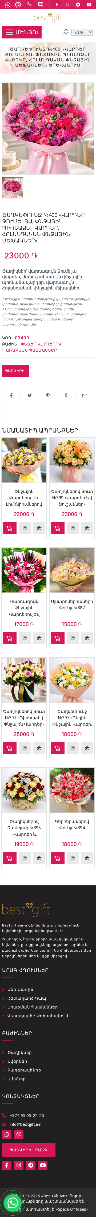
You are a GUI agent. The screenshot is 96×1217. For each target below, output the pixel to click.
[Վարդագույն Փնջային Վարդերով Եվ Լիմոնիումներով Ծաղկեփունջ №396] (24, 570)
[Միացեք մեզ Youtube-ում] (89, 4)
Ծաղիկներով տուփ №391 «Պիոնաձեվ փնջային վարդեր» (24, 717)
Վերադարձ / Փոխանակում (38, 1015)
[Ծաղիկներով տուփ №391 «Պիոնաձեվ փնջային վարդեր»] (24, 680)
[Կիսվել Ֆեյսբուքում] (11, 395)
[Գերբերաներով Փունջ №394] (72, 790)
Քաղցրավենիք (24, 1070)
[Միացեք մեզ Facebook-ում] (57, 4)
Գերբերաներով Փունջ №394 (72, 824)
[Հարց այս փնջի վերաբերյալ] (25, 528)
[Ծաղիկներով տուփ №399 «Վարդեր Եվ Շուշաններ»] (72, 460)
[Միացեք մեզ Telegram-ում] (78, 4)
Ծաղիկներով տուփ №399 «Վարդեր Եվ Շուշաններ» (72, 497)
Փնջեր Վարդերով (41, 344)
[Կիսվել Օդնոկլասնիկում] (66, 395)
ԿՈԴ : (8, 338)
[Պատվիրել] (10, 528)
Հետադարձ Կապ (26, 998)
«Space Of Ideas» (72, 1209)
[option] (13, 187)
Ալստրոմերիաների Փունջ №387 (72, 604)
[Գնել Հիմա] (39, 528)
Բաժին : (11, 344)
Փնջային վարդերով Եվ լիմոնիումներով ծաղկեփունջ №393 (24, 497)
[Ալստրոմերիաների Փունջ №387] (72, 570)
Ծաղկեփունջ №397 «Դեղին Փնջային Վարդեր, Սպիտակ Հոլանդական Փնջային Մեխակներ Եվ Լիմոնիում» (72, 717)
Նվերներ (17, 1061)
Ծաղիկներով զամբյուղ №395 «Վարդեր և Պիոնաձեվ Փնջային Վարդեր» (24, 827)
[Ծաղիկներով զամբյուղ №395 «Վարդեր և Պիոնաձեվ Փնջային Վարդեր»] (24, 790)
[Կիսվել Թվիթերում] (30, 395)
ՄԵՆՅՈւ (27, 32)
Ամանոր (16, 1078)
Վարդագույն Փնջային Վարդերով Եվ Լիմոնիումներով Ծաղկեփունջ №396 (24, 607)
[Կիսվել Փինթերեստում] (48, 395)
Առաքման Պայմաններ (32, 1007)
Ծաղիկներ (19, 1052)
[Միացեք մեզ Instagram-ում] (67, 4)
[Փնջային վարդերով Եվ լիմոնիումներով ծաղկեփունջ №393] (24, 460)
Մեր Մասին (20, 989)
